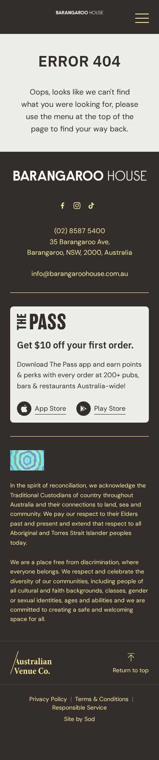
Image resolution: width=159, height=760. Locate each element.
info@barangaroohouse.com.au (79, 274)
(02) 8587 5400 (79, 231)
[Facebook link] (62, 205)
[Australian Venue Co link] (31, 662)
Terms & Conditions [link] (101, 699)
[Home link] (79, 12)
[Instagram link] (77, 205)
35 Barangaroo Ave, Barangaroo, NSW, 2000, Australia (79, 247)
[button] (142, 20)
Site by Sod (79, 719)
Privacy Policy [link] (48, 699)
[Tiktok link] (91, 205)
